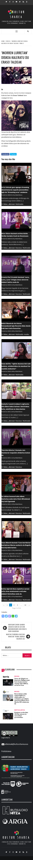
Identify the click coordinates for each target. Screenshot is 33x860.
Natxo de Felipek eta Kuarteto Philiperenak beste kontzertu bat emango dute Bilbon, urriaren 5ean (22, 681)
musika (17, 89)
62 (25, 605)
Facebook (5, 154)
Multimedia (19, 204)
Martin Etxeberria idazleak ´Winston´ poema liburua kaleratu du (15, 636)
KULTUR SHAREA (16, 837)
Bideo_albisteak (9, 89)
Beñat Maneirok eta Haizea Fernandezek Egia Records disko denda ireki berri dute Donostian (16, 325)
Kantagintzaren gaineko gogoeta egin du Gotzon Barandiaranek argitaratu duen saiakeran (17, 628)
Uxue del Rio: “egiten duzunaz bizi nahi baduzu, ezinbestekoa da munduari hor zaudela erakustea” (16, 366)
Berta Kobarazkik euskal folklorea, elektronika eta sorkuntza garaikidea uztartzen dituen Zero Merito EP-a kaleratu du (21, 699)
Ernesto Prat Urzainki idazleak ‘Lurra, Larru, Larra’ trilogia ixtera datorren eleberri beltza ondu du (15, 279)
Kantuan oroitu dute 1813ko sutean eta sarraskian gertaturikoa (21, 714)
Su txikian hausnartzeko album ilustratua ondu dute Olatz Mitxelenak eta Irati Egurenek (15, 498)
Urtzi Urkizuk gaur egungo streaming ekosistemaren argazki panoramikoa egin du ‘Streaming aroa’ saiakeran (15, 189)
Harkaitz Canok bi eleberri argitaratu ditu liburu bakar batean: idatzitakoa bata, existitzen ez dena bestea (15, 406)
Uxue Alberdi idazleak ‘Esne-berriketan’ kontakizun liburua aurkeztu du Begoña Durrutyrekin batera (16, 545)
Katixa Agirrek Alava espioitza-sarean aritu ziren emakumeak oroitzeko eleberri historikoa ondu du (15, 591)
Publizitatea (6, 751)
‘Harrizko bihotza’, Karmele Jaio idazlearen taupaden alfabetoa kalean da (15, 452)
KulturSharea (18, 86)
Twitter (13, 154)
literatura (18, 248)
